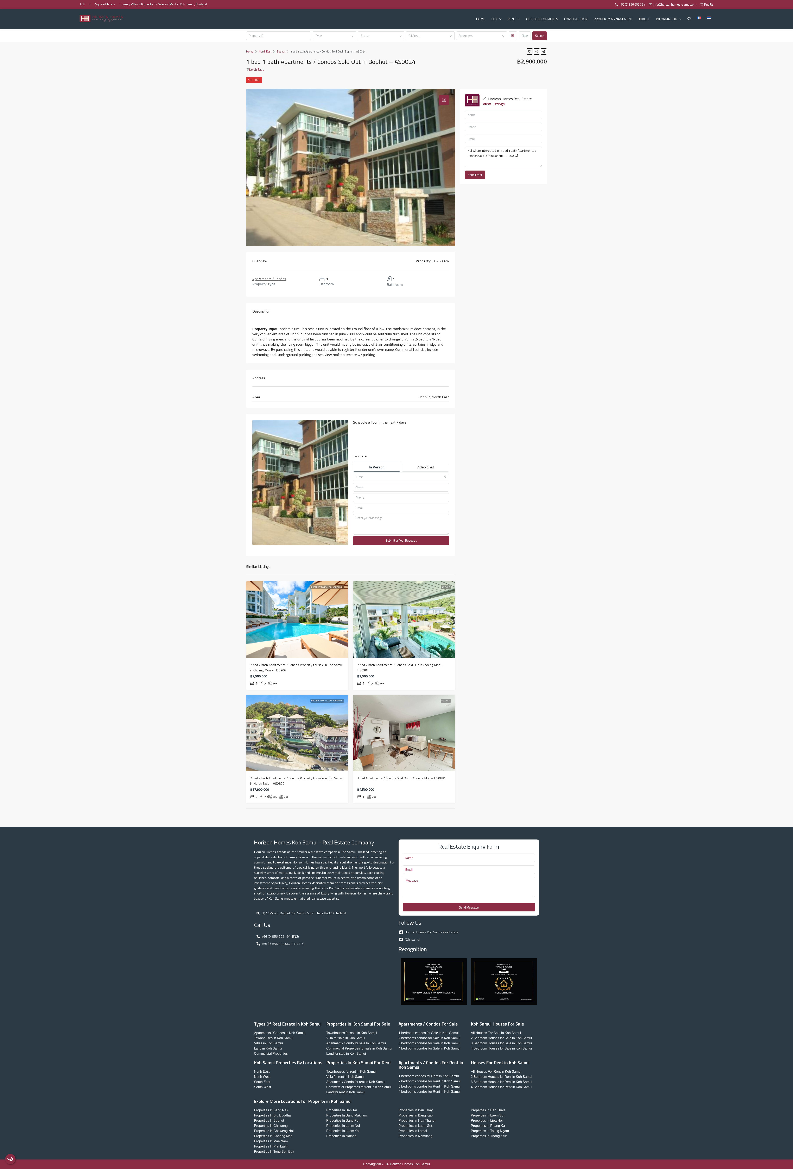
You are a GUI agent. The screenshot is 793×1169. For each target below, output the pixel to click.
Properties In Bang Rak (271, 1110)
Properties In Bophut (269, 1120)
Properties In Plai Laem (271, 1146)
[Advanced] (513, 35)
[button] (530, 51)
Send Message (469, 907)
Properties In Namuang (415, 1136)
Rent (512, 19)
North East (256, 69)
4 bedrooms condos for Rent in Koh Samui (430, 1091)
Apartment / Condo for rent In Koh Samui (355, 1082)
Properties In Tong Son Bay (274, 1151)
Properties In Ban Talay (416, 1110)
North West (262, 1076)
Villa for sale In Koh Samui (345, 1038)
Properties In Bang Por (343, 1120)
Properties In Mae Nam (271, 1141)
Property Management (613, 19)
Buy (494, 19)
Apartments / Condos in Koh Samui (279, 1033)
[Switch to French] (699, 17)
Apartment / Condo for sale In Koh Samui (356, 1043)
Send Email (475, 174)
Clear (524, 35)
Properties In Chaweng (271, 1125)
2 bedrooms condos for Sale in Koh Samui (429, 1038)
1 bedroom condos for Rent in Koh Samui (429, 1076)
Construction (576, 19)
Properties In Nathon (341, 1136)
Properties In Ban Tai (341, 1110)
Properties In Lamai (413, 1131)
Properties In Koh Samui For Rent (358, 1062)
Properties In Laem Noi (343, 1125)
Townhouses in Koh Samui (273, 1038)
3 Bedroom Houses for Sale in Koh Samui (501, 1043)
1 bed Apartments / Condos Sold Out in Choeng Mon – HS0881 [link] (401, 778)
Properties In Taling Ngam (490, 1131)
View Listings (494, 104)
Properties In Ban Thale (488, 1110)
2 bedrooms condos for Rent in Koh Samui (430, 1081)
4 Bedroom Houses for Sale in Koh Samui (501, 1048)
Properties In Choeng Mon (273, 1136)
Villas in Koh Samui (268, 1043)
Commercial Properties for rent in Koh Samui (359, 1087)
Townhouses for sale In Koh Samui (351, 1033)
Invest (644, 19)
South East (262, 1082)
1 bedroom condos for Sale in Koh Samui (429, 1033)
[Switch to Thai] (709, 17)
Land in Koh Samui (268, 1048)
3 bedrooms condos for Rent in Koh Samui (430, 1086)
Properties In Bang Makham (346, 1115)
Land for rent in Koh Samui (345, 1092)
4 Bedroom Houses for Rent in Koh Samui (501, 1087)
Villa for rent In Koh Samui (345, 1076)
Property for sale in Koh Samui (327, 587)
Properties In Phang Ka (488, 1125)
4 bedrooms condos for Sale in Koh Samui (429, 1048)
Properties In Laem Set (415, 1125)
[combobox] (334, 35)
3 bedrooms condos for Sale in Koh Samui (429, 1043)
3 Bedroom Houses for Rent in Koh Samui (501, 1082)
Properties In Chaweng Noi (274, 1131)
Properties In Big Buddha (272, 1115)
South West (262, 1087)
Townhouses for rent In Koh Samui (351, 1071)
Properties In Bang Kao (416, 1115)
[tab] (444, 100)
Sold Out (254, 80)
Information (666, 19)
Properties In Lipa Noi (487, 1120)
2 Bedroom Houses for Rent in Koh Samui (501, 1076)
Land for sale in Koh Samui (346, 1053)
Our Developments (542, 19)
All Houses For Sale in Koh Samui (496, 1033)
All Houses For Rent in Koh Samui (496, 1071)
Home (480, 19)
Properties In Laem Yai (343, 1131)
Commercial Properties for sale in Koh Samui (359, 1048)
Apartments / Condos (269, 279)
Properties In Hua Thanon (417, 1120)
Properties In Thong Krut (489, 1136)
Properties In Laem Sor (488, 1115)
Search (539, 35)
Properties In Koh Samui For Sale (358, 1023)
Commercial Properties (271, 1053)
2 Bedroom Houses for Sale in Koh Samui (501, 1038)
